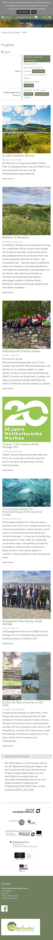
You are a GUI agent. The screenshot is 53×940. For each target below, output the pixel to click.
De (44, 17)
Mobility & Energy (31, 82)
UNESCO (27, 97)
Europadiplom (42, 94)
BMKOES (28, 94)
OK (34, 12)
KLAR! (35, 90)
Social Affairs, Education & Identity (35, 76)
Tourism (27, 71)
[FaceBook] (4, 909)
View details (23, 12)
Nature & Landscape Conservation (33, 58)
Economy (29, 85)
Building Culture (30, 64)
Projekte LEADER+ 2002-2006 (19, 790)
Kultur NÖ (28, 90)
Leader (43, 90)
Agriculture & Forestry (33, 67)
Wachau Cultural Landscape (10, 32)
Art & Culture (38, 71)
